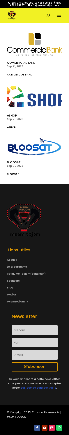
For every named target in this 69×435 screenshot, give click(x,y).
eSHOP (12, 115)
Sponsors (13, 281)
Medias (12, 294)
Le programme (17, 267)
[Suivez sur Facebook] (37, 428)
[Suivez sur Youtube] (44, 428)
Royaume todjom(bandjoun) (26, 274)
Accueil (12, 260)
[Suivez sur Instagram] (52, 428)
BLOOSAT (14, 162)
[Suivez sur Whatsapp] (59, 428)
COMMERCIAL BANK (21, 63)
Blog (10, 287)
